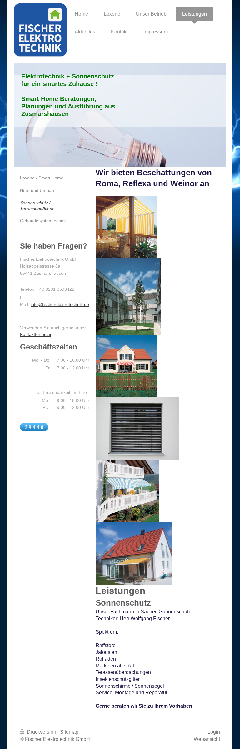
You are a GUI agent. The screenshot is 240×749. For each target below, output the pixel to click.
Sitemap (69, 732)
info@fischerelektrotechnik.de (60, 304)
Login (214, 732)
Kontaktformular (35, 334)
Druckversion (42, 732)
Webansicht (207, 739)
